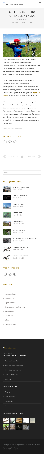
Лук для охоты (9, 298)
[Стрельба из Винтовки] (6, 427)
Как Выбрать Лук (18, 221)
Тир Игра (8, 379)
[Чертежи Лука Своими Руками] (19, 420)
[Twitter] (10, 142)
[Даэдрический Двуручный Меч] (19, 427)
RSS (6, 406)
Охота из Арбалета (19, 230)
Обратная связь (10, 397)
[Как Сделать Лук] (6, 420)
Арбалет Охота (17, 213)
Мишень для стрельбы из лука (15, 307)
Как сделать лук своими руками (15, 290)
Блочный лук (9, 316)
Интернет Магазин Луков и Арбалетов (25, 239)
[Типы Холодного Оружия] (26, 427)
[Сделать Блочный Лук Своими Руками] (12, 420)
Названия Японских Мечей (14, 365)
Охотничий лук (10, 311)
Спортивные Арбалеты (20, 247)
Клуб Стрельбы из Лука (13, 370)
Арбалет (7, 320)
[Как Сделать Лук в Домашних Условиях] (12, 427)
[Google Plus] (15, 142)
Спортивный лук (10, 294)
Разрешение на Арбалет (20, 256)
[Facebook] (5, 142)
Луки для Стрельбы (11, 361)
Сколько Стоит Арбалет (20, 196)
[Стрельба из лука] (13, 4)
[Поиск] (39, 172)
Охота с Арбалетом (11, 375)
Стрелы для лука (10, 324)
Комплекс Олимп (18, 204)
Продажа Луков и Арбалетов (22, 187)
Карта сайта (9, 401)
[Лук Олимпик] (32, 420)
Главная (15, 22)
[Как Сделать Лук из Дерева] (26, 420)
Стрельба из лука (26, 22)
